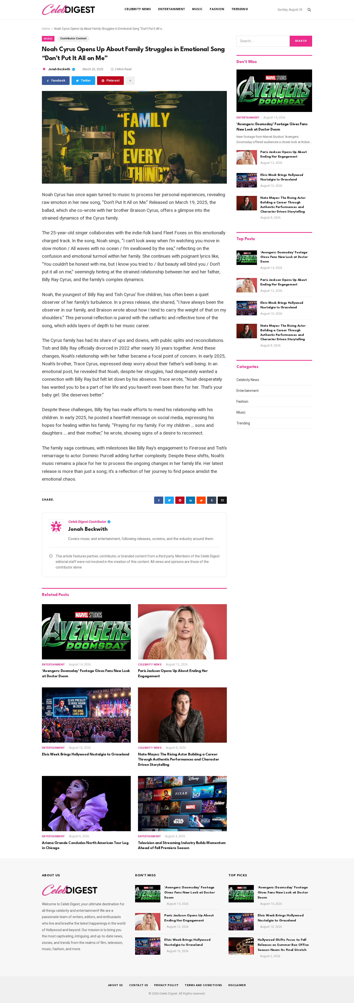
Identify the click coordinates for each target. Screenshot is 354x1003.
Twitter (86, 80)
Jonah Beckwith (59, 69)
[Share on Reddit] (201, 500)
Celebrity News (138, 9)
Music (197, 9)
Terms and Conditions (203, 985)
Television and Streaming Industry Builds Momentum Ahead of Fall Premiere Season (181, 845)
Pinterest (112, 80)
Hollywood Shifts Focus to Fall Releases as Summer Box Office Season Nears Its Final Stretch (283, 945)
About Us (115, 985)
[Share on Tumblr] (211, 500)
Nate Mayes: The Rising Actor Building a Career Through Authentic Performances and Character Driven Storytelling (178, 760)
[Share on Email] (222, 500)
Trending (239, 9)
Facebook (58, 80)
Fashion (217, 9)
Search (301, 41)
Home (46, 28)
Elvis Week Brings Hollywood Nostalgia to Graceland (85, 754)
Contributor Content (73, 38)
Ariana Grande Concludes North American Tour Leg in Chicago (85, 845)
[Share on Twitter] (169, 500)
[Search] (309, 10)
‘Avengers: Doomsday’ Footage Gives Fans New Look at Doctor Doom (86, 673)
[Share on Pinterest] (179, 500)
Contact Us (138, 985)
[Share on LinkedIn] (190, 500)
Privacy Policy (166, 985)
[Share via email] (130, 80)
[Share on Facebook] (158, 500)
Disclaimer (237, 985)
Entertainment (171, 9)
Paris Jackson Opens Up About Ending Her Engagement (173, 673)
